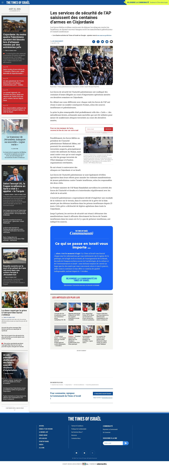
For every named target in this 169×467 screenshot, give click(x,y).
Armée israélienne (79, 384)
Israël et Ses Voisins (57, 384)
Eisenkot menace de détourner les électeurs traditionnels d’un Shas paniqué (74, 340)
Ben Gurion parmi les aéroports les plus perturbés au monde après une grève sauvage (13, 337)
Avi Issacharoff (57, 41)
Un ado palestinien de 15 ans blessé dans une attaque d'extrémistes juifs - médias (13, 83)
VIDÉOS (41, 444)
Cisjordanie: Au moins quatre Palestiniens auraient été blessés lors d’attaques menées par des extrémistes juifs (14, 41)
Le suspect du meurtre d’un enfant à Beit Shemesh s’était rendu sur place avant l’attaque (102, 340)
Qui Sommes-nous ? (77, 432)
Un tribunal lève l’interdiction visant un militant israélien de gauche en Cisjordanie (14, 389)
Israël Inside (43, 435)
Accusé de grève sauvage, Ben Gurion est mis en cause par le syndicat (11, 329)
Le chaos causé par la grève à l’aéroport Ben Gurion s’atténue (14, 312)
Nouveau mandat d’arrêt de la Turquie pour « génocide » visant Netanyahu (13, 221)
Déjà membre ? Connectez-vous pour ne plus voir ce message (81, 285)
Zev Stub (15, 148)
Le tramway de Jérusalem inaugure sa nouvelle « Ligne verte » (87, 339)
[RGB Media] (86, 464)
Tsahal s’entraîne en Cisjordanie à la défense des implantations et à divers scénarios (102, 317)
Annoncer (74, 435)
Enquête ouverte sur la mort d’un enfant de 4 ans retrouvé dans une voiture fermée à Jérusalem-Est (14, 270)
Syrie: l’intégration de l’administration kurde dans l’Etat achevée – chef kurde (13, 238)
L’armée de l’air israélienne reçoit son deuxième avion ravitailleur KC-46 (60, 317)
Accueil (41, 426)
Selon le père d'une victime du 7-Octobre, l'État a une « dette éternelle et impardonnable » (14, 71)
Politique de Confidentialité (78, 429)
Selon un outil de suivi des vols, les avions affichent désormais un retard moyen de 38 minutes (14, 321)
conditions (104, 132)
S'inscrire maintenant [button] (102, 393)
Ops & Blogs (43, 438)
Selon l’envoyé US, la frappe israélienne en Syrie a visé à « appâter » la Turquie (14, 187)
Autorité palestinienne (92, 384)
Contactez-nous (75, 438)
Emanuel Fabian (9, 194)
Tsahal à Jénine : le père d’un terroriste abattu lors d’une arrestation (12, 381)
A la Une (41, 448)
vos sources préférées (104, 35)
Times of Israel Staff (11, 50)
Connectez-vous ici (107, 397)
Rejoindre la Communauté (138, 2)
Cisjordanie (68, 384)
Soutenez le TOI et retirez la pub (159, 2)
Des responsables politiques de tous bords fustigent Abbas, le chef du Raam (14, 110)
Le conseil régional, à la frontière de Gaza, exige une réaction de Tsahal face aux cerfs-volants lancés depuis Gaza (13, 96)
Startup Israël (44, 441)
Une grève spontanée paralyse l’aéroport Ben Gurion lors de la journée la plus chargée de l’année (13, 345)
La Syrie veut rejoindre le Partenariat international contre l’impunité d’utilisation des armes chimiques (13, 230)
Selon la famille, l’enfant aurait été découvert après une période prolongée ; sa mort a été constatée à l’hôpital (14, 281)
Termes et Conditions (77, 426)
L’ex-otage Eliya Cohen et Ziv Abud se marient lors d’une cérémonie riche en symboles (88, 317)
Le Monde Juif (43, 432)
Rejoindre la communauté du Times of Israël (81, 279)
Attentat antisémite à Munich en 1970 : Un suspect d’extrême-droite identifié (74, 317)
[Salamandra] (102, 464)
